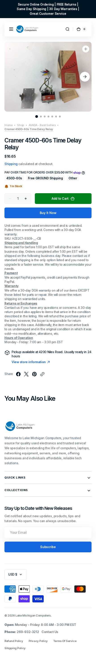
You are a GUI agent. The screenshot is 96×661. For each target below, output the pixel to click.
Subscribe (48, 547)
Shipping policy (15, 648)
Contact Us (50, 632)
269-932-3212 (28, 632)
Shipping (11, 164)
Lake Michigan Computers (32, 615)
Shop (20, 125)
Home (8, 125)
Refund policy (13, 641)
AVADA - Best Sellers (42, 125)
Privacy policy (38, 641)
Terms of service (64, 641)
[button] (11, 29)
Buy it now (48, 213)
